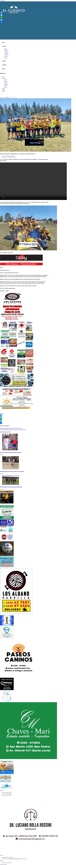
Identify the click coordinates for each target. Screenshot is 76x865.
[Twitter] (24, 417)
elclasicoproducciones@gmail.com (13, 858)
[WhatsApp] (24, 419)
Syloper (6, 864)
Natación (6, 84)
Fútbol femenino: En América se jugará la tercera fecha (12, 471)
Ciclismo (6, 82)
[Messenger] (24, 421)
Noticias (3, 78)
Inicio (3, 76)
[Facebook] (24, 415)
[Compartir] (24, 423)
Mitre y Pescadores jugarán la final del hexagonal (10, 452)
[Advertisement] (38, 29)
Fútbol (5, 79)
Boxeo (3, 91)
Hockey (5, 85)
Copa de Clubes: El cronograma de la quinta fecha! (11, 486)
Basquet (5, 81)
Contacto (3, 90)
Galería (3, 88)
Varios (5, 87)
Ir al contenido (2, 0)
